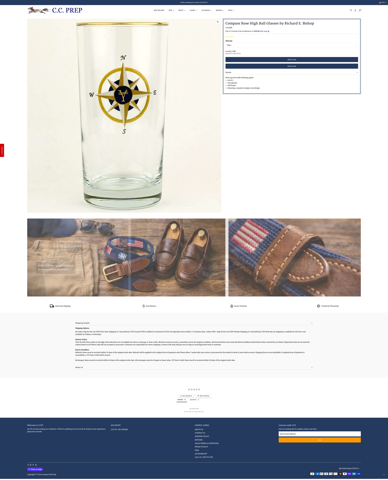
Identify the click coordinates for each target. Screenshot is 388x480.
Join (319, 440)
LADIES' (193, 10)
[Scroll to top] (384, 474)
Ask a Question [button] (187, 396)
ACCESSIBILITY (201, 454)
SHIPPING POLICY (202, 436)
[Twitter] (36, 465)
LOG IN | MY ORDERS (119, 429)
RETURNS (199, 440)
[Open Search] (351, 10)
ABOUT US (199, 429)
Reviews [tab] (180, 400)
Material (229, 41)
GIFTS (230, 10)
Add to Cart (291, 60)
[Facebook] (28, 465)
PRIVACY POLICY (201, 447)
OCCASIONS (205, 10)
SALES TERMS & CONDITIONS (207, 443)
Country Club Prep (49, 474)
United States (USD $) (349, 468)
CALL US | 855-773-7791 (204, 457)
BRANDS (219, 10)
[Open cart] (360, 10)
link (102, 342)
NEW (170, 10)
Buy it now (292, 66)
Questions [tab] (193, 400)
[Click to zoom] (218, 22)
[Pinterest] (33, 465)
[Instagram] (30, 465)
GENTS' (181, 10)
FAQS (197, 450)
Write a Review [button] (204, 396)
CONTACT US (200, 433)
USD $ (383, 2)
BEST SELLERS (159, 10)
